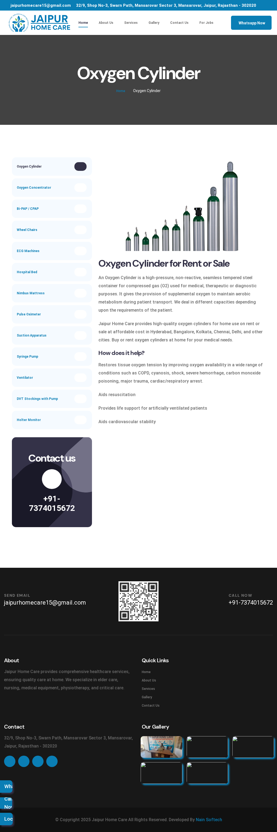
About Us (106, 23)
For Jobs (206, 23)
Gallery (154, 23)
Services (131, 23)
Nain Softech (209, 819)
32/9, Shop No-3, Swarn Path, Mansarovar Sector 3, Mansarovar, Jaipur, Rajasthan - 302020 (166, 5)
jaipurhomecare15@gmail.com (41, 5)
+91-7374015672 (52, 503)
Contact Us (179, 23)
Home (83, 23)
